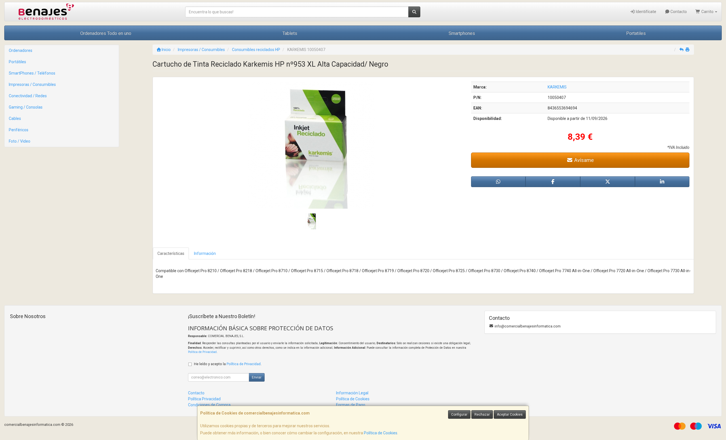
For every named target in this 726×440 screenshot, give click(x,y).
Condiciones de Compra (209, 405)
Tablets (289, 33)
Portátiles (17, 62)
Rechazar (482, 414)
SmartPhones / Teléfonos (32, 73)
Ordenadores (20, 50)
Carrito (707, 11)
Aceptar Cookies (510, 414)
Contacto (678, 11)
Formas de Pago (350, 405)
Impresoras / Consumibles (32, 84)
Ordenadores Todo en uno (105, 33)
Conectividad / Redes (28, 96)
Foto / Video (19, 141)
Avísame (583, 160)
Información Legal (352, 393)
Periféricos (18, 130)
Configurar (459, 414)
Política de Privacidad (202, 352)
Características (170, 253)
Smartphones (462, 33)
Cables (15, 118)
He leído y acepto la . (227, 364)
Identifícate (645, 11)
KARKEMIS (557, 87)
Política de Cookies (380, 433)
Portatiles (636, 33)
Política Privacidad (204, 399)
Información (205, 253)
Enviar (256, 377)
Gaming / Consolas (26, 107)
